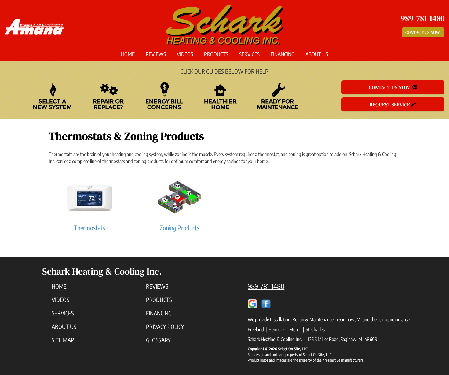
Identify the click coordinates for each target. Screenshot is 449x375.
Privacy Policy (165, 326)
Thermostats (89, 228)
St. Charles (315, 329)
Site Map (63, 340)
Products (216, 54)
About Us (316, 54)
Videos (185, 54)
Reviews (156, 54)
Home (128, 54)
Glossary (158, 340)
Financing (282, 54)
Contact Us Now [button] (423, 32)
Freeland (256, 329)
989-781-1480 (266, 286)
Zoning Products (179, 228)
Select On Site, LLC (293, 348)
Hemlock (276, 329)
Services (249, 54)
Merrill (295, 329)
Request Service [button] (390, 104)
